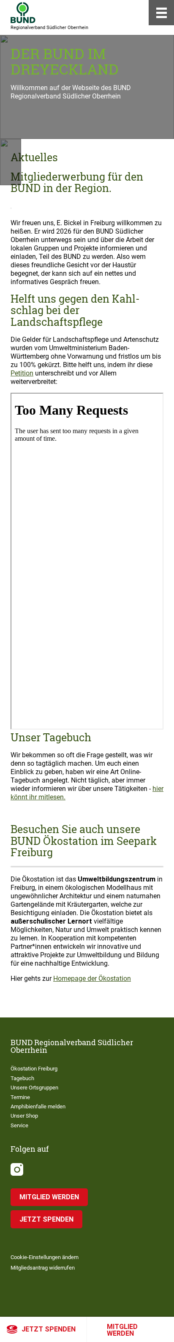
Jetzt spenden (49, 1329)
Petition (22, 373)
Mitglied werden (122, 1330)
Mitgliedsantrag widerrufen (43, 1268)
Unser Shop (24, 1116)
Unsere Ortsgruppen (34, 1087)
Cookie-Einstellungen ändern (45, 1257)
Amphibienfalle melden (38, 1106)
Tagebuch (22, 1078)
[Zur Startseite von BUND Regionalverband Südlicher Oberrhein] (23, 12)
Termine (20, 1097)
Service (19, 1125)
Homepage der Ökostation (92, 979)
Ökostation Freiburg (34, 1068)
